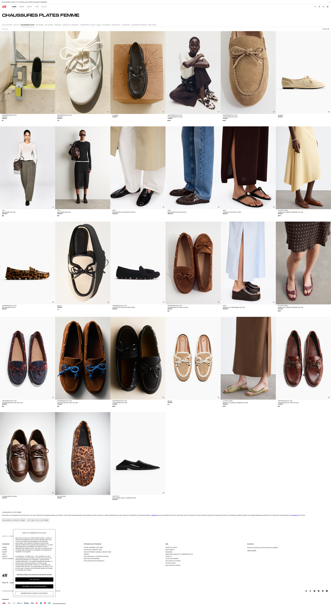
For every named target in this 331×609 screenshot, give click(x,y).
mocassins (294, 515)
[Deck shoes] (82, 453)
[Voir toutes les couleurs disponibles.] (3, 120)
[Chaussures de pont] (193, 72)
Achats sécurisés (172, 558)
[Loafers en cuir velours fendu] (138, 263)
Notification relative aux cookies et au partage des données (34, 574)
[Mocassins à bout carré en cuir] (138, 453)
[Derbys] (27, 72)
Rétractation (170, 563)
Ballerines (155, 515)
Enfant (29, 6)
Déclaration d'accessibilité (94, 561)
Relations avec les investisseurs (96, 556)
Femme (14, 6)
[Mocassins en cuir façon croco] (138, 167)
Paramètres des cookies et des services (34, 593)
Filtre (324, 29)
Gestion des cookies (173, 565)
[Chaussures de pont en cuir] (193, 263)
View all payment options (59, 603)
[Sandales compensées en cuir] (248, 263)
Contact (169, 556)
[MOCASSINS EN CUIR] (27, 167)
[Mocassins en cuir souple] (193, 167)
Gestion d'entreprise (91, 558)
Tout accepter (34, 579)
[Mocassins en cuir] (27, 263)
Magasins (169, 552)
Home (37, 6)
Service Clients (171, 547)
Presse (86, 554)
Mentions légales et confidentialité (179, 554)
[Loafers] (138, 72)
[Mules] (82, 263)
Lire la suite (251, 550)
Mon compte (170, 549)
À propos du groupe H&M (93, 549)
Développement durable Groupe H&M (97, 552)
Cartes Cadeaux (8, 558)
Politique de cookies (173, 561)
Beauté (44, 6)
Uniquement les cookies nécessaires (34, 586)
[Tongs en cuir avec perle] (248, 167)
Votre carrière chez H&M (93, 547)
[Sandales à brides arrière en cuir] (303, 167)
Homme (21, 6)
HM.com (4, 536)
